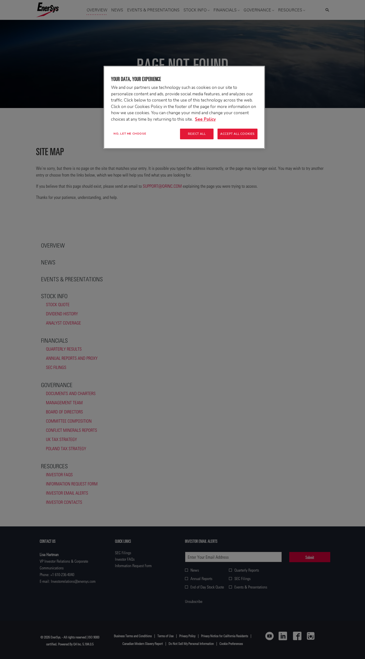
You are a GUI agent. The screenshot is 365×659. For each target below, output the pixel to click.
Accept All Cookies (237, 134)
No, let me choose (129, 134)
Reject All (197, 134)
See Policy (205, 119)
